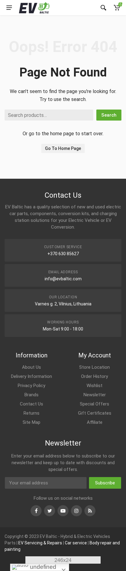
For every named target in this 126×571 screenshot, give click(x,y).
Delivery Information (31, 376)
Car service (76, 542)
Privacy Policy (31, 385)
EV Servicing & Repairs (40, 542)
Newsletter (94, 394)
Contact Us (31, 404)
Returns (31, 413)
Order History (94, 376)
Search (109, 115)
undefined (42, 567)
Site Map (31, 422)
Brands (31, 394)
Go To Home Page (63, 148)
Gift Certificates (94, 413)
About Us (31, 367)
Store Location (94, 367)
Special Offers (94, 404)
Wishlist (94, 385)
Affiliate (94, 422)
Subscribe (105, 483)
